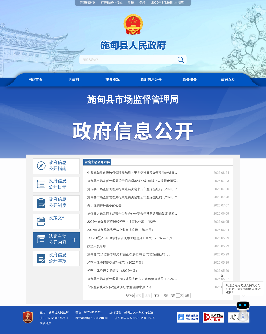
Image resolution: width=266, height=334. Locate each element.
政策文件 (58, 217)
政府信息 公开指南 (58, 165)
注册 (131, 2)
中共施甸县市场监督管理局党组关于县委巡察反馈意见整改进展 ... (132, 172)
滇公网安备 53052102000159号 (135, 318)
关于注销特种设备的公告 (104, 205)
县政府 (74, 79)
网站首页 (35, 79)
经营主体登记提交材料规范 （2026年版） (116, 262)
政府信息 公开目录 (58, 183)
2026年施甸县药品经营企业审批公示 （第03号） (121, 230)
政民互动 (228, 79)
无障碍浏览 (87, 2)
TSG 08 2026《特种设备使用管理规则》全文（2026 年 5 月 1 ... (132, 238)
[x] (211, 299)
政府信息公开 (151, 79)
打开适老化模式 (111, 2)
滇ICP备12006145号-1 (54, 318)
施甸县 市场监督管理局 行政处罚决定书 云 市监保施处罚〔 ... (129, 254)
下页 (156, 295)
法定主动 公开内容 (58, 239)
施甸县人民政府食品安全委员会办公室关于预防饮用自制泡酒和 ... (132, 213)
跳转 (187, 295)
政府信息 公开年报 (58, 257)
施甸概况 (113, 79)
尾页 (166, 295)
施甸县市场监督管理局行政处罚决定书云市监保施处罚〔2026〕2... (133, 189)
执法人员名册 (96, 246)
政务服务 (190, 79)
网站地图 (45, 323)
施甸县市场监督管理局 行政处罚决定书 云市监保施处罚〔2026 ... (132, 279)
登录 (142, 2)
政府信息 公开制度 (58, 202)
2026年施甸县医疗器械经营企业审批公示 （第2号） (123, 221)
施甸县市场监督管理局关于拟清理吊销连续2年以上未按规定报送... (133, 181)
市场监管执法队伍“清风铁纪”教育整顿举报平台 (119, 287)
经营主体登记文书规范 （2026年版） (113, 270)
